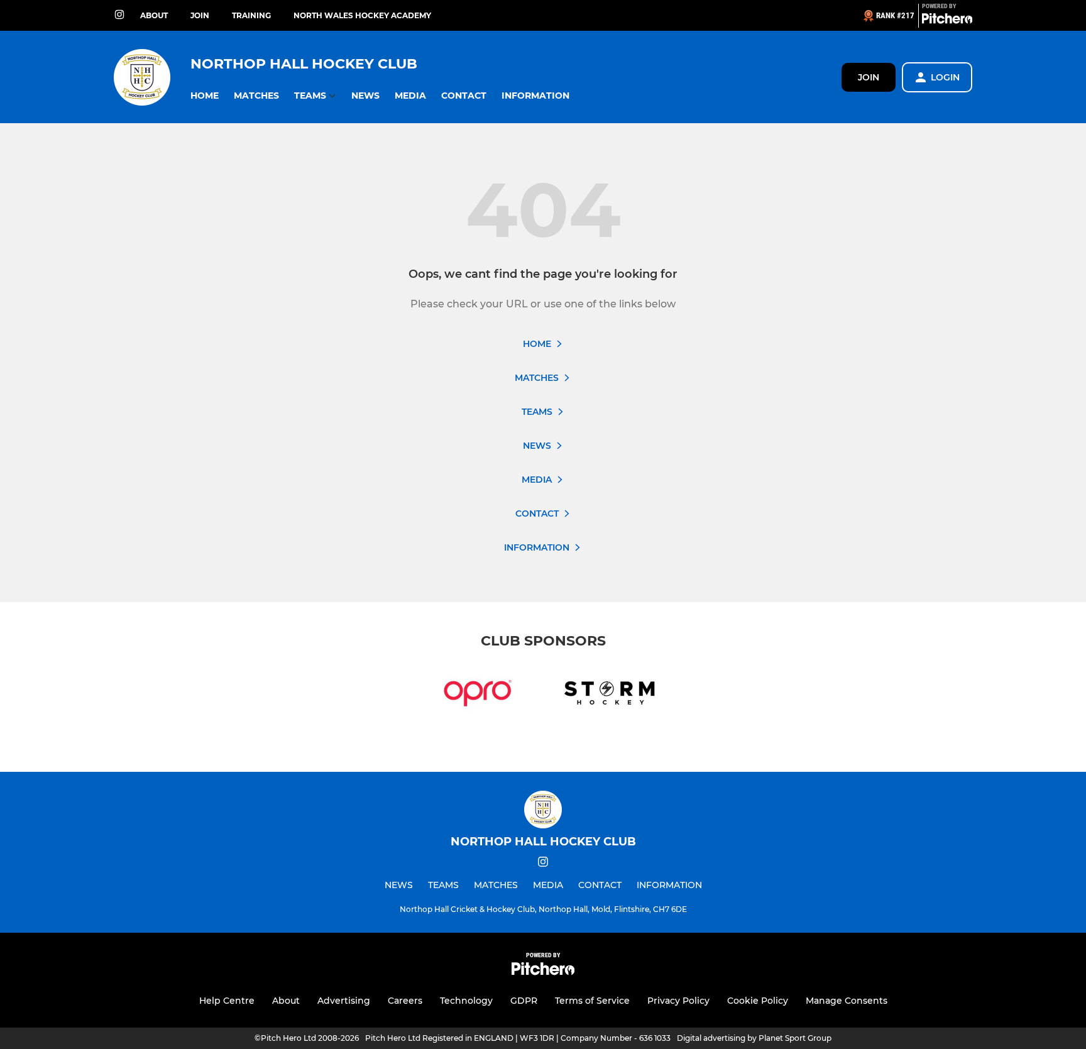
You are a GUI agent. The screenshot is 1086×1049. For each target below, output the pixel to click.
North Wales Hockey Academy (362, 15)
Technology (466, 1000)
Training (251, 15)
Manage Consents (846, 1000)
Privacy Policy (678, 1000)
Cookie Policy (757, 1000)
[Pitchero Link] (947, 20)
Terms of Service (592, 1000)
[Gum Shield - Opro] (477, 695)
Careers (405, 1000)
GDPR (523, 1000)
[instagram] (119, 15)
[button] (204, 96)
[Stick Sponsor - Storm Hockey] (608, 695)
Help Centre (227, 1000)
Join (199, 15)
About (154, 15)
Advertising (343, 1000)
